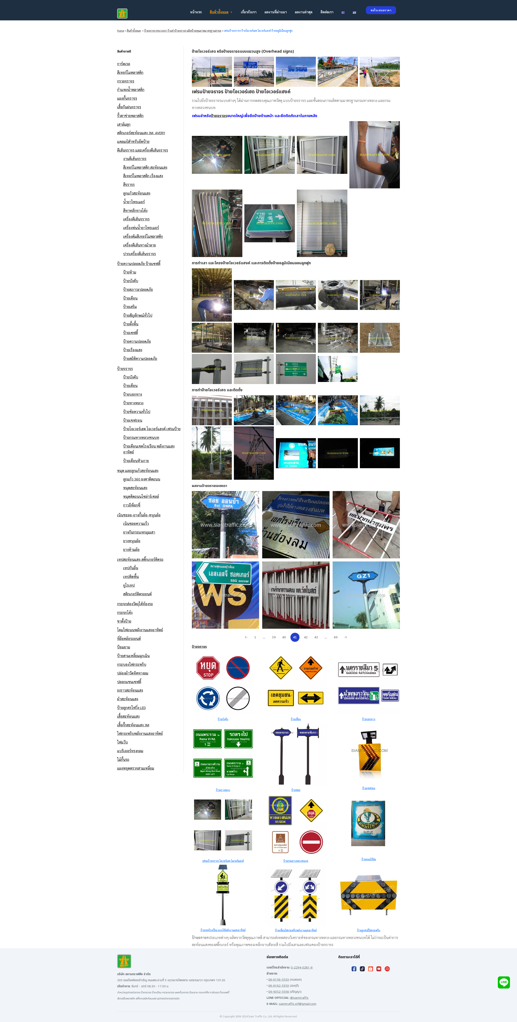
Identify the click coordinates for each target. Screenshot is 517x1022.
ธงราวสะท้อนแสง (130, 690)
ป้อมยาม (123, 647)
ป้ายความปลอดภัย (137, 341)
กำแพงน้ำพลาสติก (130, 89)
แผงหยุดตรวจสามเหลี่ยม (135, 768)
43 (316, 637)
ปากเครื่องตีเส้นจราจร (139, 253)
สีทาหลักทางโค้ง (135, 210)
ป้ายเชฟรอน (132, 420)
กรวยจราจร (125, 81)
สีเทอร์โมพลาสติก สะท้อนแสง (145, 167)
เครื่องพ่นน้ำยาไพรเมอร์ (141, 227)
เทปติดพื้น (131, 576)
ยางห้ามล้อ (131, 549)
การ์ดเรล (123, 63)
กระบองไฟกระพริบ (131, 664)
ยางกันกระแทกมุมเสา (139, 532)
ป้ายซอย (295, 790)
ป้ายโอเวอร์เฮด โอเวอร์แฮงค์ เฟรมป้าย (152, 428)
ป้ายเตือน (130, 298)
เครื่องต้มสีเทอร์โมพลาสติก (143, 236)
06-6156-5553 (278, 979)
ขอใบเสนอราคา (381, 10)
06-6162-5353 (278, 985)
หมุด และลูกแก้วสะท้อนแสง (137, 470)
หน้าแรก (196, 12)
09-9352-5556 (278, 991)
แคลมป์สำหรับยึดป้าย (133, 141)
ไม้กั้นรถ (123, 759)
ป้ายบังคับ (130, 280)
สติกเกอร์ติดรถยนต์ (137, 594)
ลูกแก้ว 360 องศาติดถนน (141, 479)
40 (284, 637)
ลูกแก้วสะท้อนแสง (136, 193)
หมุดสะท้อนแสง (135, 487)
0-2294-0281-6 (302, 967)
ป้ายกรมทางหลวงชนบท (141, 437)
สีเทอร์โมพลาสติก (130, 72)
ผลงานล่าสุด (303, 12)
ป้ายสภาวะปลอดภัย (138, 289)
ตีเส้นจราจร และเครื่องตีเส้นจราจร (142, 150)
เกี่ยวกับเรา (248, 12)
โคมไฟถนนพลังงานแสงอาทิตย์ (140, 629)
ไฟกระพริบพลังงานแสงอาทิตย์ (140, 733)
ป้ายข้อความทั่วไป (136, 411)
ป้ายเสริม (130, 306)
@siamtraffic (299, 998)
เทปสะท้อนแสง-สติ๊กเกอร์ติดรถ (140, 559)
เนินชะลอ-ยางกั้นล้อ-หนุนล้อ (139, 515)
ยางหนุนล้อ (131, 540)
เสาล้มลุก (123, 124)
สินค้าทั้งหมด (219, 12)
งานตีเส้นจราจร (134, 158)
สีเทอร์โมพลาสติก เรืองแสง (143, 175)
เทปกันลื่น (130, 568)
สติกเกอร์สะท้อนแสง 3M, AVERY (141, 132)
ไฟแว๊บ (122, 742)
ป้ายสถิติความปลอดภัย (140, 358)
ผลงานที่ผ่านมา (276, 12)
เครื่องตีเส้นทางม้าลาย (139, 245)
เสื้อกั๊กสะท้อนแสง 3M (133, 725)
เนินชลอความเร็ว (136, 523)
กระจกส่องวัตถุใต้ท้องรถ (135, 603)
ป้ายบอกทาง (132, 394)
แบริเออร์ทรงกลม (130, 750)
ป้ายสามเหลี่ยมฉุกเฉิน (133, 655)
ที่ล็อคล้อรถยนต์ (129, 638)
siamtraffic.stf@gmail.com (297, 1004)
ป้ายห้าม (129, 272)
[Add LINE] (504, 983)
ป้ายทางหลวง (133, 403)
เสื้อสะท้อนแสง (128, 716)
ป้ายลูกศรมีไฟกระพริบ (368, 930)
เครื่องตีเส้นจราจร (136, 219)
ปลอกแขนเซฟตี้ (129, 681)
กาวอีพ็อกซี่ (131, 505)
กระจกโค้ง (124, 612)
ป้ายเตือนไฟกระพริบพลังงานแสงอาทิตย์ (296, 930)
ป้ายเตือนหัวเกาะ (136, 460)
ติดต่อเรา (326, 12)
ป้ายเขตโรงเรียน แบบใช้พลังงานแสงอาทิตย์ (223, 930)
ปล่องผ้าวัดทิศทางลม (132, 673)
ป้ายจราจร (125, 368)
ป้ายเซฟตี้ (130, 332)
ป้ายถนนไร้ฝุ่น (368, 859)
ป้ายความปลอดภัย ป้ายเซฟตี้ (138, 263)
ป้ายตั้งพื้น (130, 324)
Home (120, 30)
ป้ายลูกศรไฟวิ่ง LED (131, 707)
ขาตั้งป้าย (124, 621)
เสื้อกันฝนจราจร (129, 107)
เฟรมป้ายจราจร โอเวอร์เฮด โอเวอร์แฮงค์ (223, 861)
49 (335, 637)
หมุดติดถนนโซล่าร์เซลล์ (141, 496)
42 (306, 637)
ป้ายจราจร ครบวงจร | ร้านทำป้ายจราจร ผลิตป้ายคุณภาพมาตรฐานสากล (182, 30)
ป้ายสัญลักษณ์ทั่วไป (137, 315)
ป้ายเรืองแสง (132, 349)
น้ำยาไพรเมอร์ (134, 201)
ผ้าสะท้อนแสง (127, 699)
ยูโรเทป (129, 585)
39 (274, 637)
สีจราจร (129, 184)
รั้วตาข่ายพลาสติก (130, 115)
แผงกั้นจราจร (127, 98)
